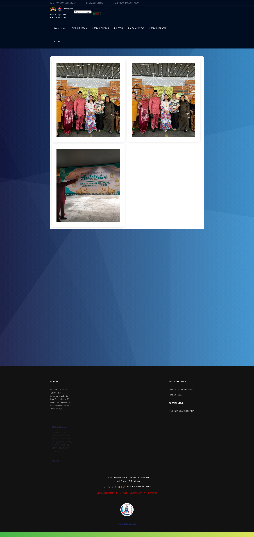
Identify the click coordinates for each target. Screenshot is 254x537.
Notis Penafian (150, 492)
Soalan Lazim (136, 492)
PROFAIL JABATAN (158, 28)
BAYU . (124, 487)
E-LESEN (118, 28)
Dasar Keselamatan (105, 492)
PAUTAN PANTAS (136, 28)
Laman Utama (60, 28)
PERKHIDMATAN (79, 28)
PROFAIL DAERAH (100, 28)
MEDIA (57, 41)
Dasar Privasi (122, 492)
